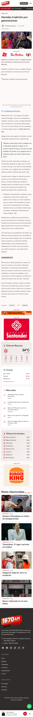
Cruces (3, 674)
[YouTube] (6, 647)
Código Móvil (19, 700)
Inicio (3, 658)
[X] (19, 647)
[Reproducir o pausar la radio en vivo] (25, 714)
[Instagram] (11, 647)
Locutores (4, 667)
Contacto (4, 690)
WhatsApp (24, 305)
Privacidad (4, 684)
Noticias (3, 661)
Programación (5, 670)
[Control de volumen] (30, 714)
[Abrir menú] (30, 3)
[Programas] (23, 647)
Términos (4, 687)
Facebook (12, 305)
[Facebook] (2, 647)
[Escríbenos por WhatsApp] (29, 706)
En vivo (25, 3)
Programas (4, 664)
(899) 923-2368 (13, 643)
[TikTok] (15, 647)
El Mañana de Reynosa (12, 111)
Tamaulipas (4, 13)
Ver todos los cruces (8, 381)
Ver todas (27, 492)
